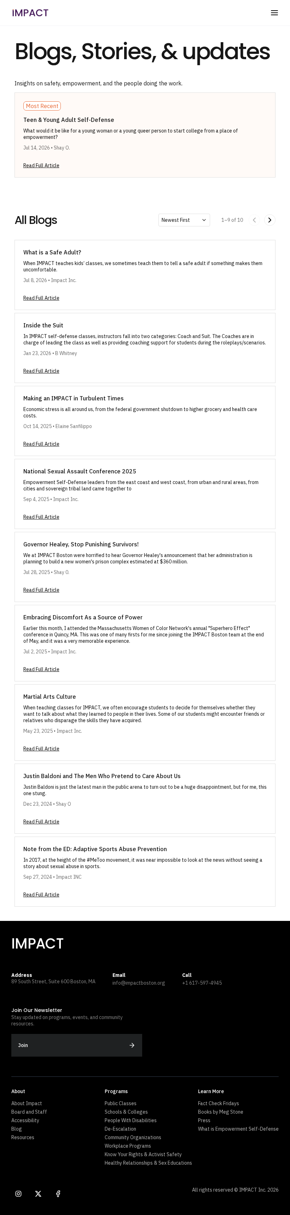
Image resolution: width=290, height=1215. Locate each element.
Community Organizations (133, 1137)
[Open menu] (274, 13)
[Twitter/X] (38, 1194)
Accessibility (25, 1120)
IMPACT (37, 943)
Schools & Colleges (126, 1112)
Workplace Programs (128, 1146)
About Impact (26, 1103)
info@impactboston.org (138, 983)
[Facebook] (58, 1194)
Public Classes (121, 1103)
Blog (16, 1129)
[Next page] (270, 220)
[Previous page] (254, 220)
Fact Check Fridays (218, 1103)
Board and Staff (29, 1112)
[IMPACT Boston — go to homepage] (30, 13)
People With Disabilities (131, 1120)
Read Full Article (41, 165)
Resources (22, 1137)
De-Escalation (120, 1129)
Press (204, 1120)
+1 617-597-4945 (202, 983)
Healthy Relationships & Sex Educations (148, 1163)
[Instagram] (18, 1194)
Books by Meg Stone (220, 1112)
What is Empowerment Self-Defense (238, 1129)
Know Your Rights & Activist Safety (143, 1154)
